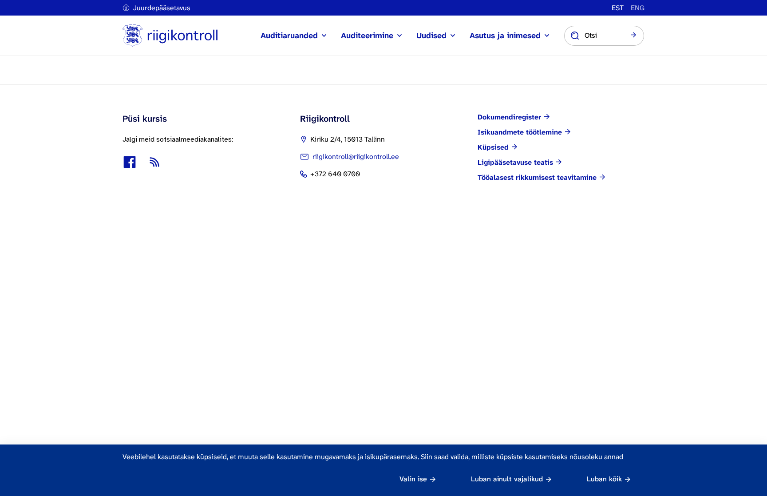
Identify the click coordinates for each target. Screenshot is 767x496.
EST (618, 8)
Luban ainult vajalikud (507, 479)
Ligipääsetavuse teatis (515, 163)
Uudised (431, 35)
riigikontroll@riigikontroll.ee (355, 156)
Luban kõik (604, 479)
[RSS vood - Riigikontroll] (154, 162)
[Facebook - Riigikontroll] (130, 162)
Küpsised (493, 147)
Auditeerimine (367, 35)
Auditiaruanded (289, 35)
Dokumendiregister (509, 117)
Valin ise (413, 479)
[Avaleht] (170, 35)
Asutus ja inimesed (505, 35)
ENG (637, 8)
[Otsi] (633, 35)
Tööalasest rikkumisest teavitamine (537, 178)
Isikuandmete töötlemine (520, 132)
